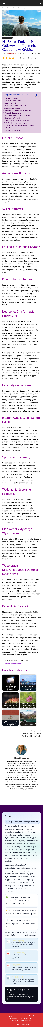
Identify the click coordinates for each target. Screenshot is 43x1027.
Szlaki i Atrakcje (11, 103)
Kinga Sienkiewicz (11, 53)
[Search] (40, 3)
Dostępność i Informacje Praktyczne (18, 110)
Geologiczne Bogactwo (13, 100)
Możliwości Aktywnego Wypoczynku (18, 123)
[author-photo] (21, 755)
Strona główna (6, 8)
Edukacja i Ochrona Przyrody (15, 105)
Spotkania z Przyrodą (12, 118)
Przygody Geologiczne (13, 113)
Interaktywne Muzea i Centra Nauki (17, 115)
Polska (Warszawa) (19, 8)
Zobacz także (28, 1018)
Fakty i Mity (32, 1016)
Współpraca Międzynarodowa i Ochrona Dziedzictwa (20, 127)
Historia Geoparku (11, 98)
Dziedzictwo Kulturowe (13, 108)
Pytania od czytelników (20, 1016)
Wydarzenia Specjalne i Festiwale (17, 120)
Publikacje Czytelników (16, 1018)
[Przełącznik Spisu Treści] (36, 95)
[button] (3, 3)
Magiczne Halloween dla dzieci (21, 1020)
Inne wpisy (8, 1016)
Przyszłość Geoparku (13, 130)
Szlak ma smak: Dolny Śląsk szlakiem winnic (31, 735)
